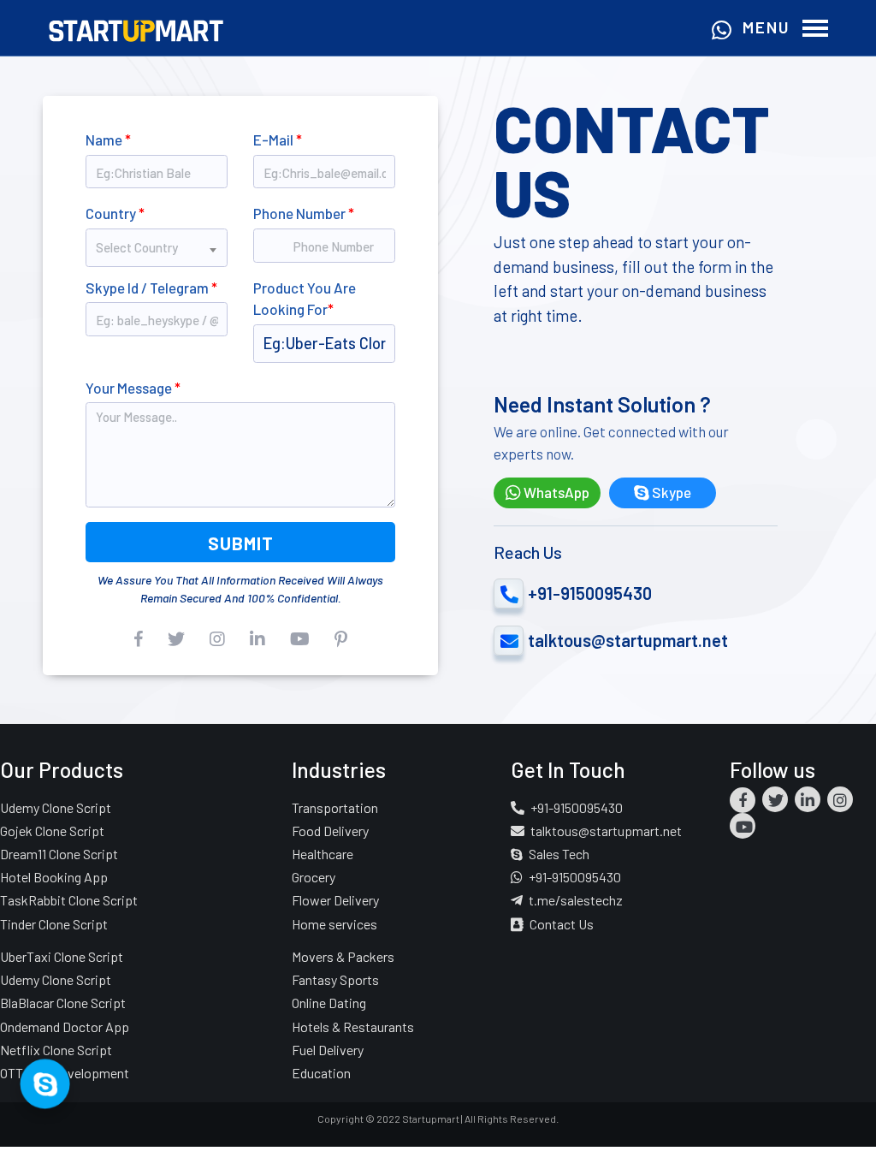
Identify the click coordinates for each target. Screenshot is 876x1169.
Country (115, 213)
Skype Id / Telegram (151, 287)
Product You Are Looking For (304, 298)
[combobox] (157, 240)
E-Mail (277, 139)
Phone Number (303, 213)
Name (108, 139)
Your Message (133, 387)
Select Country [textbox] (137, 247)
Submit (241, 543)
